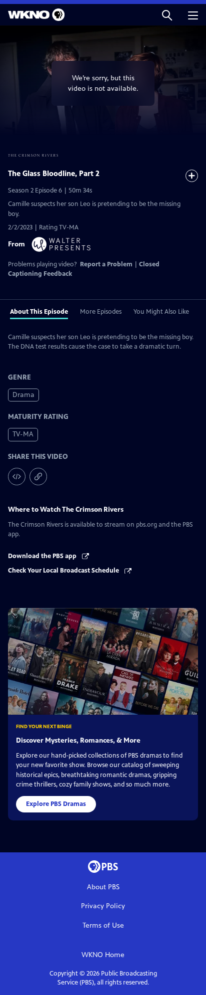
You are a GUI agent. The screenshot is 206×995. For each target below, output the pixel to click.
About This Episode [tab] (39, 312)
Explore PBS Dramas (56, 804)
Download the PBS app (43, 556)
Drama (23, 395)
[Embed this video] (17, 476)
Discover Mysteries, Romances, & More (78, 740)
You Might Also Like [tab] (161, 312)
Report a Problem (106, 264)
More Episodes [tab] (101, 312)
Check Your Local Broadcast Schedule (64, 571)
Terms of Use (103, 925)
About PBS (103, 887)
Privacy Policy (103, 906)
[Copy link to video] (38, 476)
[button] (167, 14)
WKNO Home (103, 955)
